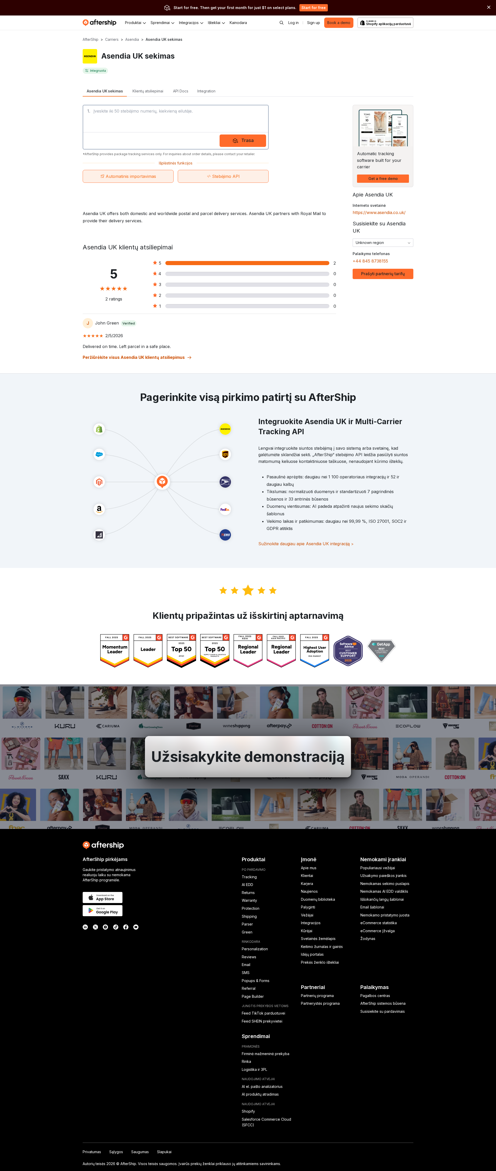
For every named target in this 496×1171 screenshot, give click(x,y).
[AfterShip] (101, 22)
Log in (293, 22)
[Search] (281, 22)
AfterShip (90, 39)
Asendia (132, 39)
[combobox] (383, 243)
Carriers (112, 39)
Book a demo (338, 22)
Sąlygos (116, 1152)
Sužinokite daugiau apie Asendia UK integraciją (306, 543)
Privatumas (92, 1152)
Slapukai (164, 1152)
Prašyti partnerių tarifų (383, 273)
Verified (128, 323)
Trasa (247, 140)
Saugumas (140, 1152)
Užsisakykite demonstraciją (248, 756)
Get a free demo (383, 178)
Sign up (313, 22)
